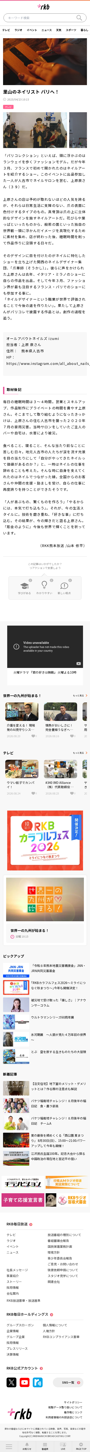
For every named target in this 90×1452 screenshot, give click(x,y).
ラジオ (18, 30)
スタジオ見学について (63, 1276)
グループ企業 (16, 1337)
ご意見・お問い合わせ (63, 1264)
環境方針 (54, 1252)
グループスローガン (20, 1325)
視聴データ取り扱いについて (65, 1407)
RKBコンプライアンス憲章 (61, 1337)
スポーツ (71, 30)
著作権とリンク (73, 1412)
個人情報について (55, 1325)
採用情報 (13, 1287)
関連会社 (54, 1281)
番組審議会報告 (58, 1240)
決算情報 (13, 1354)
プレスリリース (17, 1348)
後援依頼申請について (63, 1270)
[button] (9, 1446)
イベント (32, 30)
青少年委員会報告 (60, 1258)
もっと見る (78, 695)
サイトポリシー (73, 1402)
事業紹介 (13, 1276)
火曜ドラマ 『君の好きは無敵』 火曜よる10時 (45, 672)
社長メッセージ (17, 1270)
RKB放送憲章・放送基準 (23, 1300)
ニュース (47, 30)
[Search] (79, 18)
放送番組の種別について (64, 1235)
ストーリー (14, 1281)
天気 (58, 30)
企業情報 (13, 1331)
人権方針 (49, 1331)
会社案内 (13, 1293)
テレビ (6, 30)
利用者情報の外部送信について (64, 1417)
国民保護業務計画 (60, 1246)
